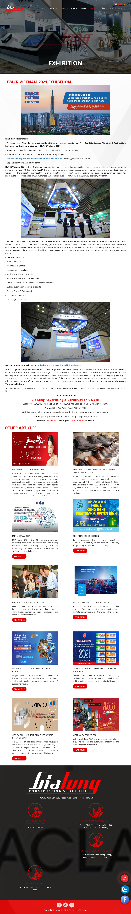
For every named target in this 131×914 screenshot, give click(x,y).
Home (43, 9)
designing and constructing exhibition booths (58, 365)
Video (104, 9)
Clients (74, 9)
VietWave (83, 910)
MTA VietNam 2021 (21, 536)
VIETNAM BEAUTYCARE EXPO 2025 (28, 469)
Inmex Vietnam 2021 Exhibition (28, 602)
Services (64, 9)
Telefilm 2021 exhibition (86, 536)
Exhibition (94, 9)
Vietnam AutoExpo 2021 (85, 735)
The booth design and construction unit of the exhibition (34, 158)
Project (84, 9)
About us (53, 9)
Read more (19, 556)
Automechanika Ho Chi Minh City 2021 (92, 602)
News (112, 9)
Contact (122, 9)
